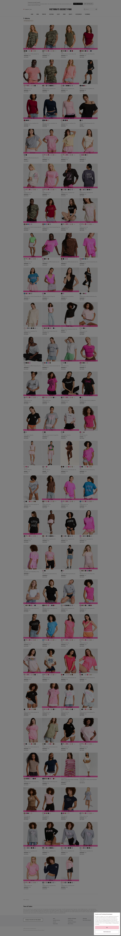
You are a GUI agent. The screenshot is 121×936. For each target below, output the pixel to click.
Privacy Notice (108, 922)
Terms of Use (116, 922)
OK (107, 927)
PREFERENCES (107, 931)
